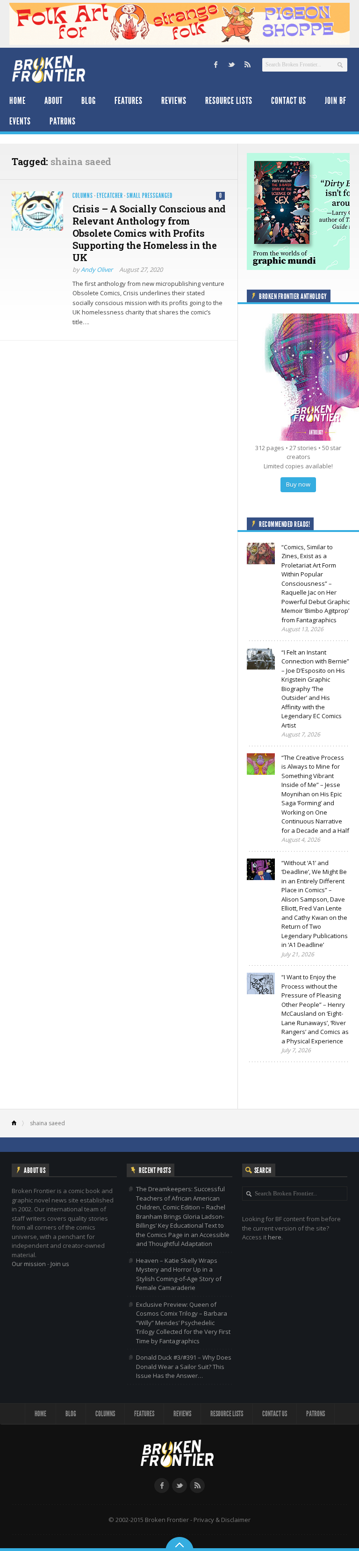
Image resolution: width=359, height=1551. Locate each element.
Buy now (298, 484)
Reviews (174, 100)
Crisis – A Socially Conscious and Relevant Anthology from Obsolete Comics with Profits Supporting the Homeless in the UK (149, 233)
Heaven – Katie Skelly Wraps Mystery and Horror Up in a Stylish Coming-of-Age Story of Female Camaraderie (179, 1274)
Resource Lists (228, 100)
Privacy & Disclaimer (222, 1519)
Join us (59, 1264)
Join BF (335, 100)
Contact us (288, 100)
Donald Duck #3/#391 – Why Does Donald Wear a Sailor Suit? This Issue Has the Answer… (183, 1366)
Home (17, 100)
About (53, 100)
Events (20, 121)
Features (129, 100)
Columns (82, 196)
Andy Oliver (97, 269)
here (274, 1237)
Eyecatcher (110, 196)
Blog (88, 100)
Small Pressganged (149, 196)
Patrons (63, 121)
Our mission (29, 1264)
